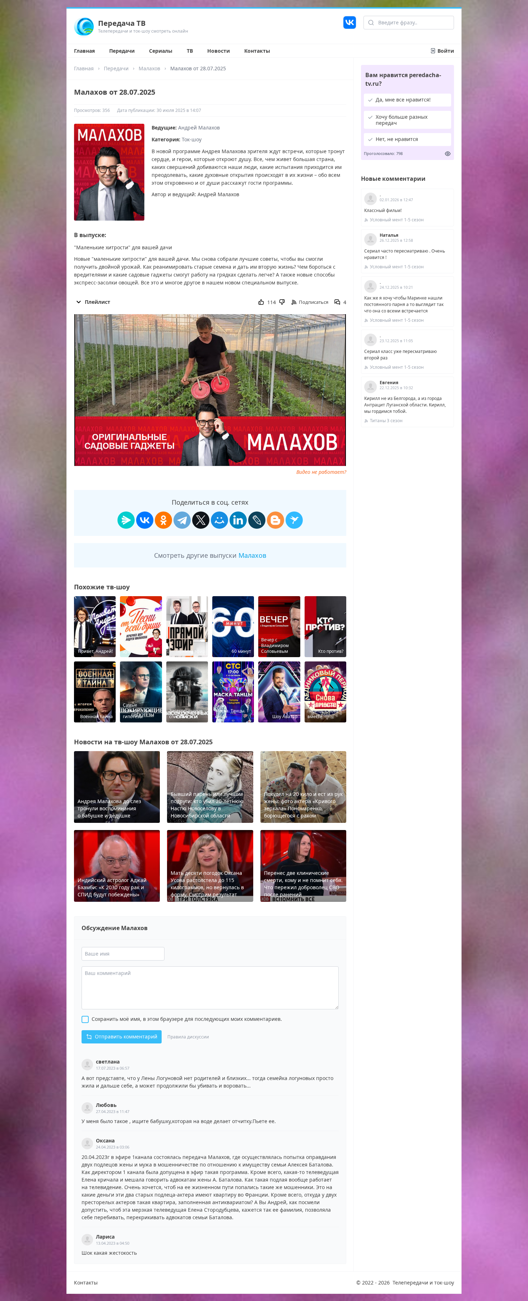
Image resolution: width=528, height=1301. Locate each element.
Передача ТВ (121, 23)
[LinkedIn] (238, 520)
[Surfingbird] (294, 520)
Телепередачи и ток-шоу (423, 1282)
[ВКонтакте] (144, 520)
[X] (200, 520)
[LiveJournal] (256, 520)
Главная (84, 50)
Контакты (257, 50)
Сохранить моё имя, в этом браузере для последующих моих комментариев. (187, 1018)
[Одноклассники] (163, 520)
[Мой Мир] (219, 520)
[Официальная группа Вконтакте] (349, 26)
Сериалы (160, 50)
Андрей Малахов (199, 127)
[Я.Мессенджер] (126, 520)
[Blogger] (275, 520)
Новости (218, 50)
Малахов (149, 68)
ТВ (190, 50)
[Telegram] (182, 520)
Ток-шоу (192, 139)
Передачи (122, 50)
